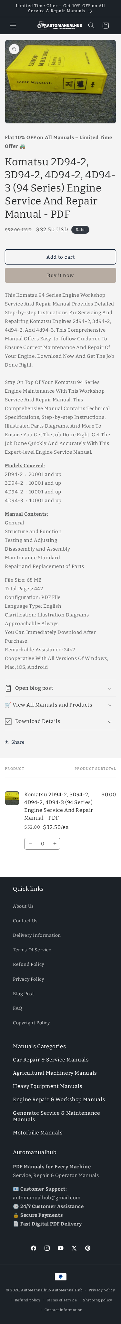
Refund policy (28, 1300)
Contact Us (25, 921)
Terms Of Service (32, 950)
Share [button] (18, 742)
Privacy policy (102, 1290)
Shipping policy (97, 1300)
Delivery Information (37, 935)
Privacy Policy (28, 979)
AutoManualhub (36, 1290)
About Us (23, 906)
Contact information (63, 1310)
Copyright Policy (31, 1023)
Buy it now (60, 275)
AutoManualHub (67, 1290)
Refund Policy (28, 964)
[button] (13, 25)
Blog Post (23, 994)
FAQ (18, 1008)
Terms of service (62, 1300)
